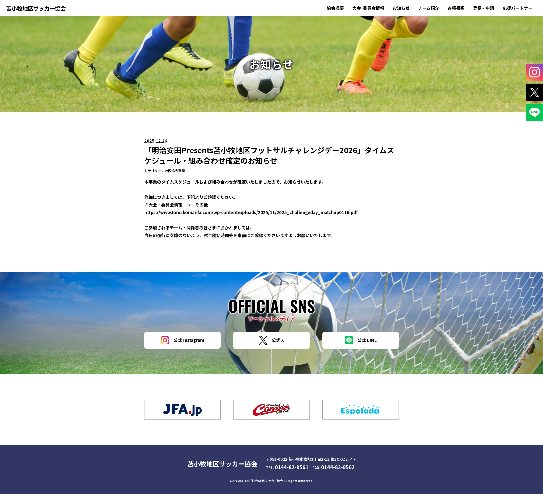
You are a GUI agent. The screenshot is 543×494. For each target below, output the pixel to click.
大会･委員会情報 (368, 8)
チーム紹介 (428, 8)
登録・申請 (483, 8)
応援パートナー (517, 8)
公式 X (278, 340)
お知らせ (401, 8)
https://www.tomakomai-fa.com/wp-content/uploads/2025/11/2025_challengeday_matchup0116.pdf (251, 212)
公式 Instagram (189, 340)
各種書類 (456, 8)
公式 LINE (367, 340)
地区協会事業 (175, 170)
